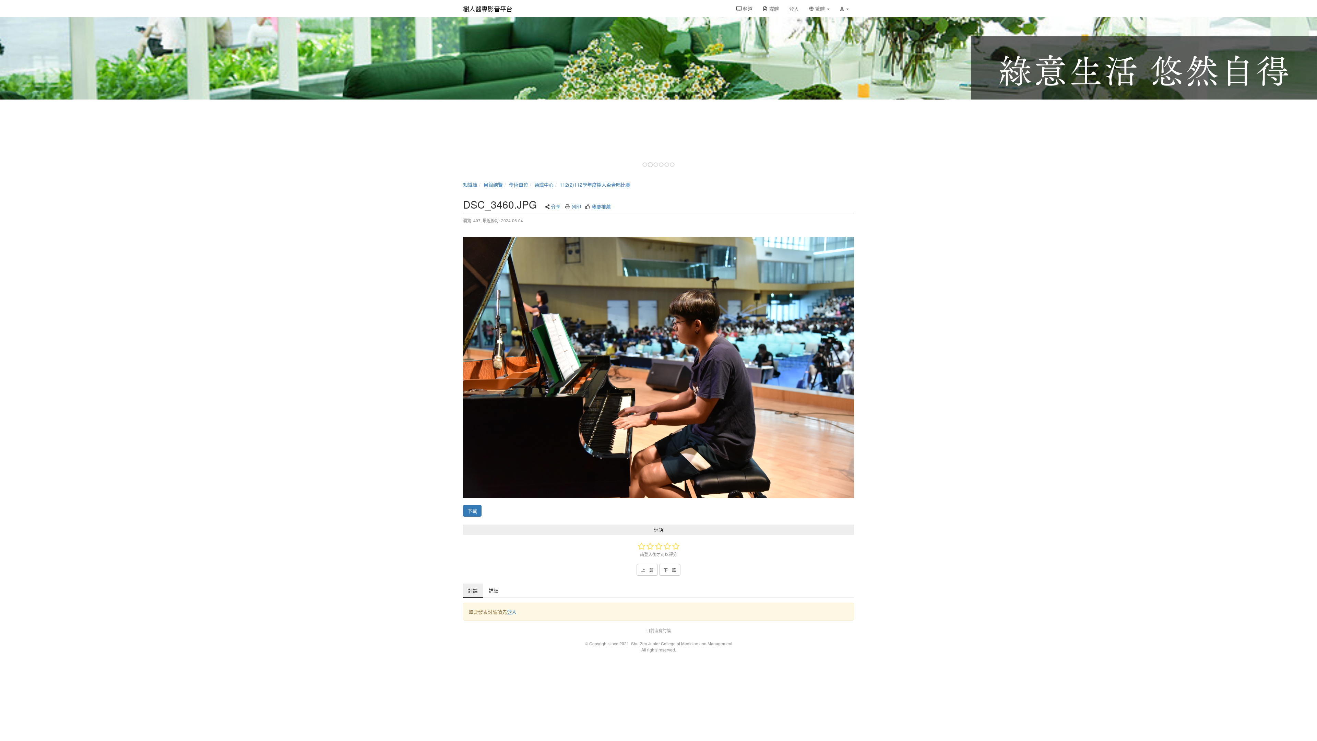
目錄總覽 (493, 184)
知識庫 (470, 184)
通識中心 (544, 184)
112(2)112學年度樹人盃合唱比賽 (595, 184)
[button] (844, 8)
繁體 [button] (820, 8)
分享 (555, 206)
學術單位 (518, 184)
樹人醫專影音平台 (487, 8)
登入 (512, 611)
